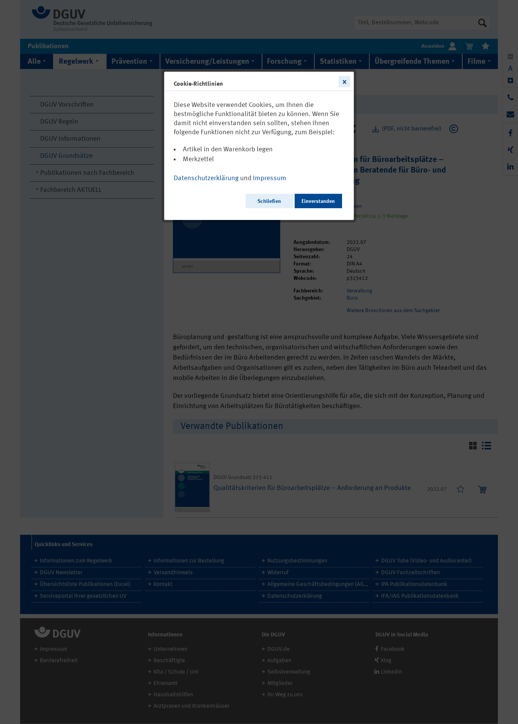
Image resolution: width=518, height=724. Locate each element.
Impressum (269, 178)
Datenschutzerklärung (206, 178)
